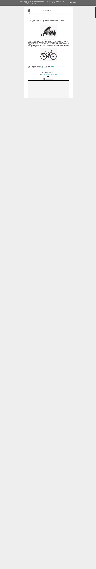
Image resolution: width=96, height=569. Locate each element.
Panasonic (55, 74)
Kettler (52, 74)
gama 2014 (48, 74)
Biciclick (54, 72)
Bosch (42, 67)
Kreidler (52, 66)
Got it (74, 2)
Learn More (69, 2)
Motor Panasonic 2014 (48, 10)
